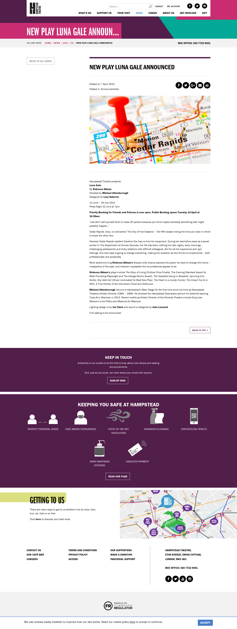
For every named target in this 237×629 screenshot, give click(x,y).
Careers (32, 559)
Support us (104, 13)
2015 (65, 42)
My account (173, 6)
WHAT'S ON (85, 13)
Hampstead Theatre (35, 8)
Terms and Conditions (83, 550)
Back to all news (40, 61)
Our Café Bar (35, 554)
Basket (159, 6)
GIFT (204, 13)
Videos (152, 13)
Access (73, 559)
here (132, 622)
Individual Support (122, 559)
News (139, 13)
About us (168, 13)
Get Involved (188, 13)
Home (48, 42)
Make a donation (121, 554)
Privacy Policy (78, 554)
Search (150, 6)
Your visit (123, 13)
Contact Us (34, 550)
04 (72, 42)
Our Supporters (121, 550)
